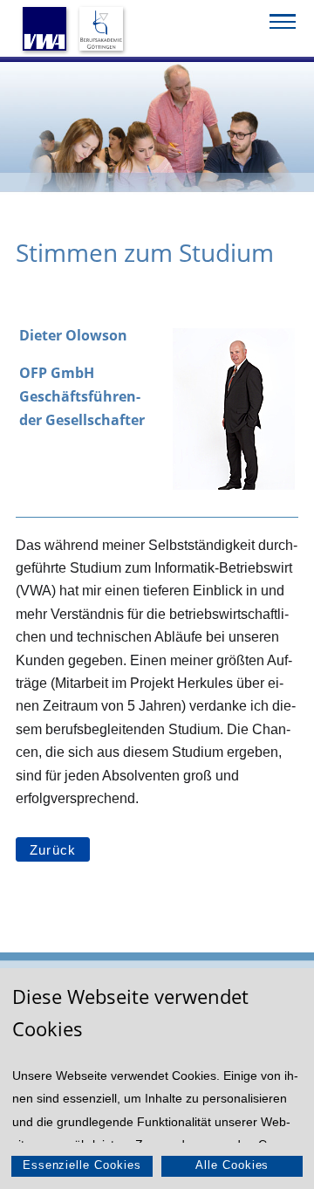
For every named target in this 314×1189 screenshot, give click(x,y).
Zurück (53, 849)
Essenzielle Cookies (82, 1165)
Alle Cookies (232, 1165)
